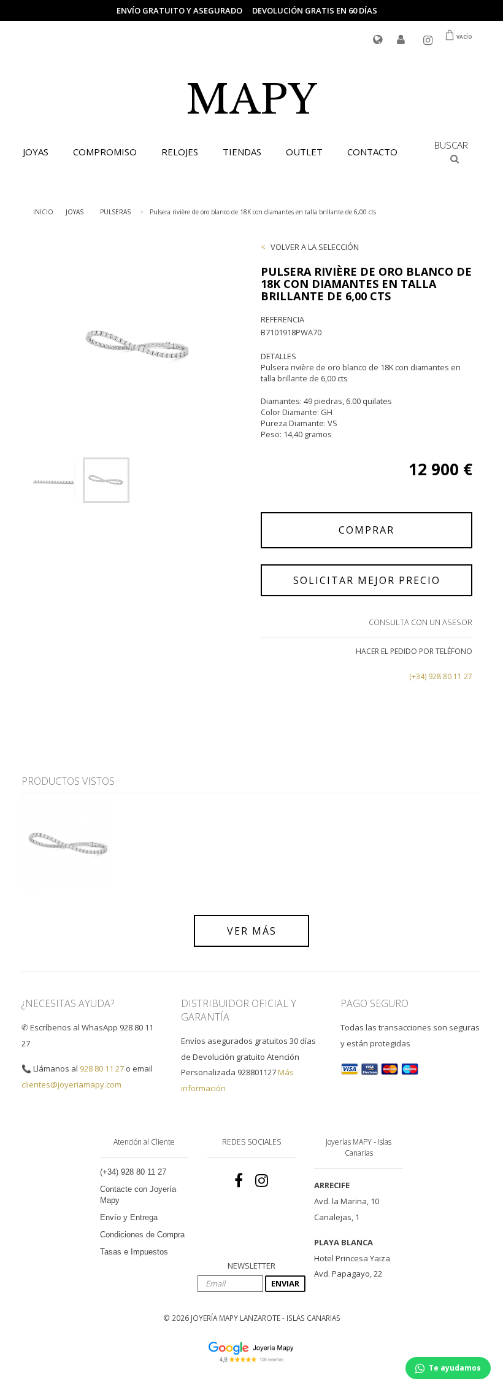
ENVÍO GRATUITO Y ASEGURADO (179, 10)
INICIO (43, 212)
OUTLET (304, 152)
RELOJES (179, 152)
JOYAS (35, 152)
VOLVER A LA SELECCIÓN (315, 246)
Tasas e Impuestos (134, 1251)
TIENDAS (242, 152)
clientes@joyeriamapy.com (71, 1084)
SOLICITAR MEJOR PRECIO (366, 580)
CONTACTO (372, 152)
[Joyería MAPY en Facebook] (238, 1181)
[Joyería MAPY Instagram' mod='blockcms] (261, 1181)
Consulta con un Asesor (420, 622)
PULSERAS (115, 212)
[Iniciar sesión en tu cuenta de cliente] (401, 40)
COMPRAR (366, 530)
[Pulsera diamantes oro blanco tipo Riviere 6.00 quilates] (54, 480)
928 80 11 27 (102, 1068)
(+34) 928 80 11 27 (440, 676)
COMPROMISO (105, 152)
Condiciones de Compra (142, 1234)
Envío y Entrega (129, 1217)
